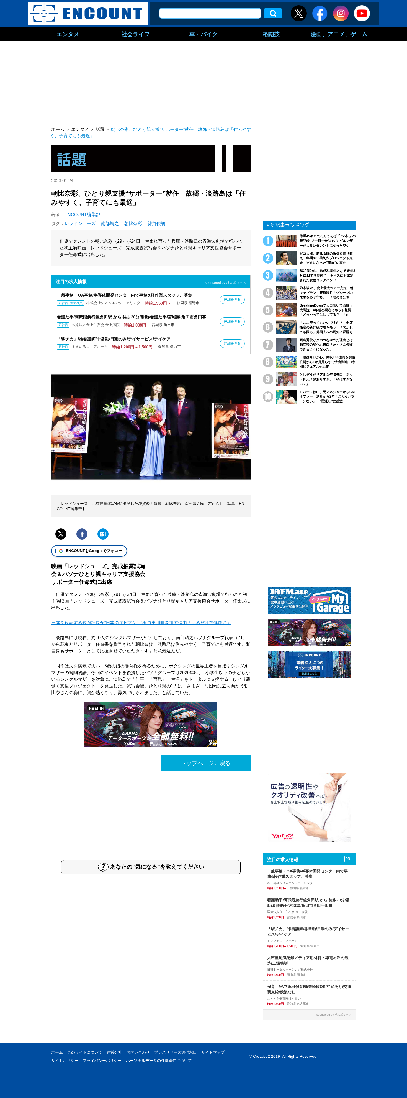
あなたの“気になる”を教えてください (157, 867)
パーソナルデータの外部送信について (159, 1060)
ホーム (57, 1052)
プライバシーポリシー (102, 1060)
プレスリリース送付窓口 (175, 1052)
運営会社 (114, 1052)
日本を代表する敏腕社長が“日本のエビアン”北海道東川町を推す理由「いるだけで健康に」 (141, 622)
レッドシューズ (80, 223)
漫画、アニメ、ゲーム (339, 34)
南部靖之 (110, 223)
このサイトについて (84, 1052)
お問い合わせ (138, 1052)
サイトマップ (213, 1052)
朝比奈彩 (133, 223)
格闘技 (271, 34)
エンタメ (67, 34)
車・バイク (203, 34)
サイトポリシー (64, 1060)
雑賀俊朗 (156, 223)
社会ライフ (136, 34)
